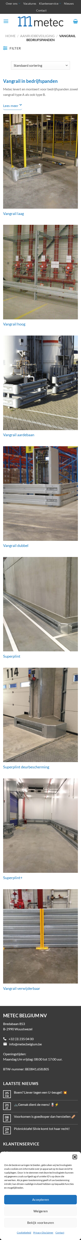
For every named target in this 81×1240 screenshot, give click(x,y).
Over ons (11, 3)
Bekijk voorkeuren (40, 1222)
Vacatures (29, 3)
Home (10, 36)
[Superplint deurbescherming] (40, 715)
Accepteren (40, 1199)
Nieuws (69, 3)
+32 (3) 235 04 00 (21, 1039)
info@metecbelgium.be (25, 1044)
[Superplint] (40, 604)
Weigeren (40, 1211)
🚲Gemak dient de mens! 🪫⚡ (36, 1104)
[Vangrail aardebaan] (40, 383)
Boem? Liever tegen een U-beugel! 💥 (40, 1092)
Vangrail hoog (14, 324)
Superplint (11, 656)
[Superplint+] (40, 825)
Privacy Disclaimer (43, 1232)
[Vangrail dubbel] (40, 493)
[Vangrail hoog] (40, 272)
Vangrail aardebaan (18, 435)
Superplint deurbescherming (26, 767)
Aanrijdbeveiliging (37, 36)
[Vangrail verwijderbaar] (40, 936)
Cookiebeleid (24, 1232)
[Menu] (6, 21)
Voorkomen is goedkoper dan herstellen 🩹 (44, 1116)
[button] (75, 1157)
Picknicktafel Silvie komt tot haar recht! (42, 1129)
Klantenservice (48, 3)
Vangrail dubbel (15, 545)
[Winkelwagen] (75, 21)
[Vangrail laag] (40, 161)
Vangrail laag (13, 213)
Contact (59, 1232)
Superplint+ (12, 878)
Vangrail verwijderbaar (21, 988)
